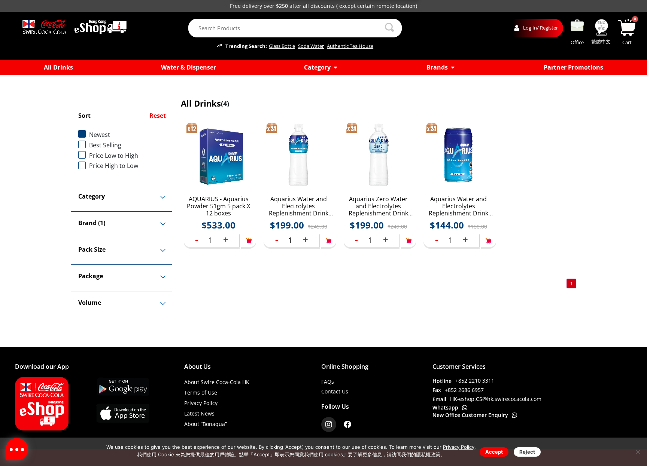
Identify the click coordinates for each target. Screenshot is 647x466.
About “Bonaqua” (205, 423)
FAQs (327, 381)
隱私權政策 (428, 454)
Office (577, 42)
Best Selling (105, 145)
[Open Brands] (453, 67)
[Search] (389, 28)
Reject (527, 452)
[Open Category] (335, 67)
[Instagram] (328, 424)
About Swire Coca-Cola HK (216, 382)
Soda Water (311, 46)
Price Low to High (113, 156)
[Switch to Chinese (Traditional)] (601, 27)
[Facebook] (347, 424)
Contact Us (334, 391)
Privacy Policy (201, 403)
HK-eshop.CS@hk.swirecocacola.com (495, 398)
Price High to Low (113, 166)
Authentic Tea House (350, 46)
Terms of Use (200, 392)
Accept (494, 452)
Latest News (199, 413)
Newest (99, 135)
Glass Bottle (282, 46)
